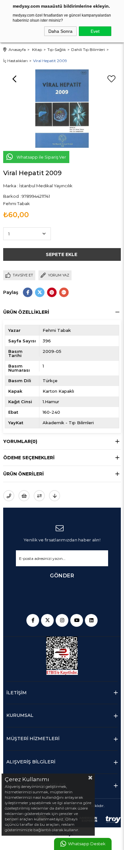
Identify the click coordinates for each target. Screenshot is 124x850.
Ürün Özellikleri (26, 312)
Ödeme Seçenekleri (29, 458)
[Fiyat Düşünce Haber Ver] (54, 495)
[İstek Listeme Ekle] (24, 495)
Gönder (62, 576)
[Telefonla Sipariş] (8, 495)
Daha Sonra (60, 31)
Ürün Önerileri (23, 474)
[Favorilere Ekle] (111, 79)
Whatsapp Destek (86, 843)
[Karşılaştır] (39, 495)
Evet (95, 31)
